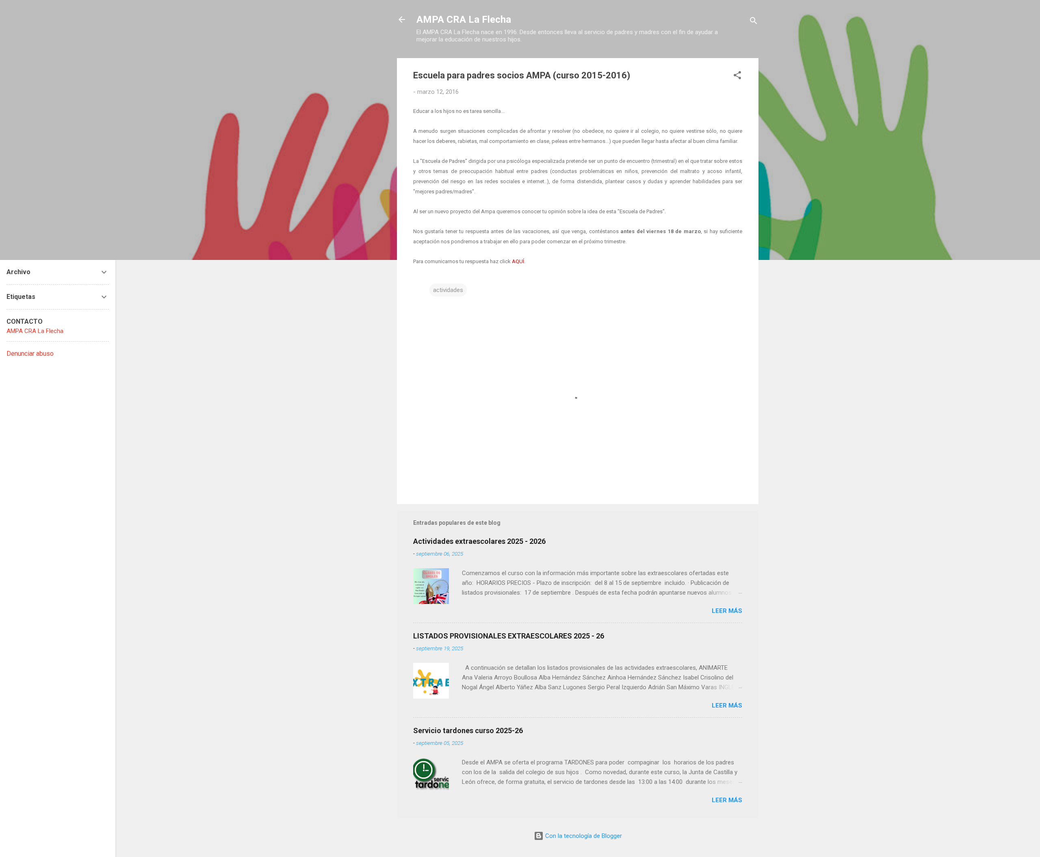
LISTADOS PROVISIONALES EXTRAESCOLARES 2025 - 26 (508, 636)
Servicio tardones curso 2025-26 (468, 730)
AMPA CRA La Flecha (463, 19)
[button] (737, 76)
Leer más (727, 611)
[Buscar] (753, 22)
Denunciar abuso (30, 353)
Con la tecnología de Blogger (583, 836)
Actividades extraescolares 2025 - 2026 (479, 541)
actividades (448, 290)
